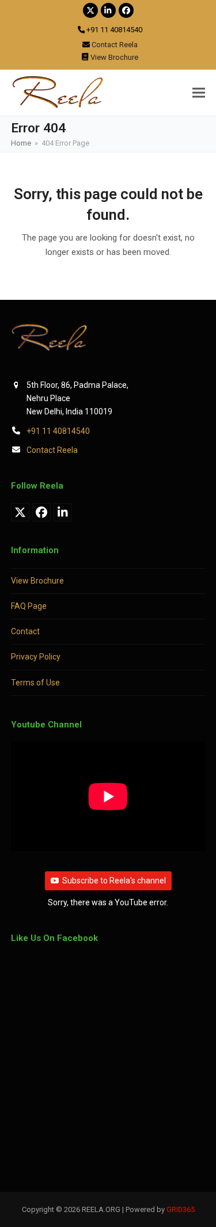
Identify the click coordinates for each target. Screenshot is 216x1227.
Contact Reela (52, 450)
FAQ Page (29, 606)
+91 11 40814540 (58, 431)
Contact (25, 631)
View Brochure (37, 580)
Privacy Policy (35, 656)
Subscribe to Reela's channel (114, 880)
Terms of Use (35, 682)
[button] (198, 92)
